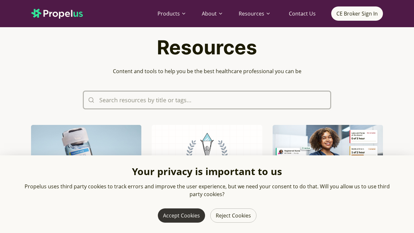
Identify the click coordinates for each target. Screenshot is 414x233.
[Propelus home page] (62, 13)
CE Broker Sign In (357, 13)
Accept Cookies (181, 215)
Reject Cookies (233, 215)
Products (169, 13)
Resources (251, 13)
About (209, 13)
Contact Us (302, 13)
